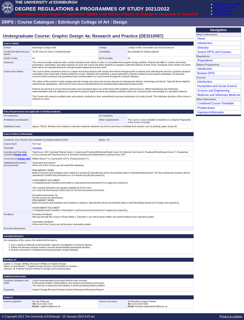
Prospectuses (206, 107)
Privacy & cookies (231, 316)
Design (120, 22)
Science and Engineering (213, 90)
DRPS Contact (222, 13)
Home (201, 38)
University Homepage (226, 4)
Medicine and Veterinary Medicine (218, 94)
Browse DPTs (206, 73)
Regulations (205, 60)
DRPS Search (222, 10)
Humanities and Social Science (217, 86)
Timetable (37, 148)
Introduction (204, 43)
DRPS (8, 22)
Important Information (210, 112)
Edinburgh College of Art (83, 22)
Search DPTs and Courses (214, 52)
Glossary (203, 47)
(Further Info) (20, 154)
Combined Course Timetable (215, 103)
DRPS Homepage (224, 7)
